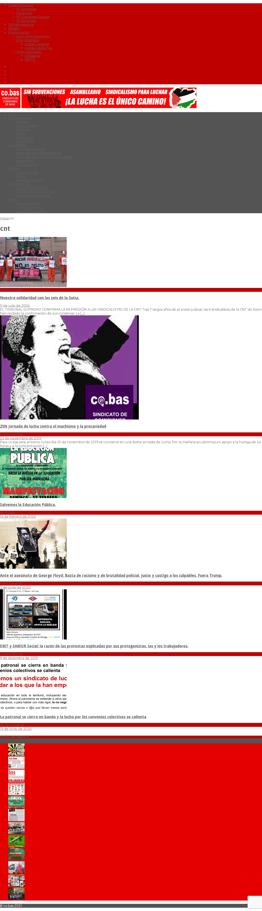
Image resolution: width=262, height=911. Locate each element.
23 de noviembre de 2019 (20, 438)
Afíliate (14, 28)
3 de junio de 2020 (15, 587)
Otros (12, 200)
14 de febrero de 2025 (18, 517)
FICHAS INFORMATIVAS (35, 192)
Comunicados (27, 126)
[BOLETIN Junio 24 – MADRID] (16, 859)
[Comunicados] (33, 286)
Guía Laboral (26, 165)
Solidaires (32, 56)
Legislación (17, 145)
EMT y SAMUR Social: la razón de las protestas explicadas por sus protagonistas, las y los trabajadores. (94, 646)
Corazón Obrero (29, 207)
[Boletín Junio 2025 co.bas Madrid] (16, 768)
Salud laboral (27, 172)
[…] (82, 313)
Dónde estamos (21, 25)
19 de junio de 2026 (16, 729)
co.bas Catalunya (38, 48)
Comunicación (20, 118)
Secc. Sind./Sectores (32, 36)
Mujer (21, 176)
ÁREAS (13, 168)
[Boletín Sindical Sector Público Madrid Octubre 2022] (16, 899)
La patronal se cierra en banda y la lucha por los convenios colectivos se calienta (73, 717)
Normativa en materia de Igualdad (44, 157)
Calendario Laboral (31, 211)
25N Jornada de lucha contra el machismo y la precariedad (53, 426)
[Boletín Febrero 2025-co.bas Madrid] (16, 807)
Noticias (22, 122)
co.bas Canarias (37, 44)
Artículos (23, 130)
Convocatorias (27, 203)
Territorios (24, 137)
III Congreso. (26, 21)
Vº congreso (26, 9)
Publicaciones (19, 184)
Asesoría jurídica (29, 180)
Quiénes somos (20, 5)
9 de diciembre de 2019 (19, 658)
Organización (19, 32)
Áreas (20, 133)
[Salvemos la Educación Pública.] (33, 497)
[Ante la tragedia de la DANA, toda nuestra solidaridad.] (16, 820)
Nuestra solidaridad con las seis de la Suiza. (39, 298)
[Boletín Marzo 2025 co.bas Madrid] (16, 794)
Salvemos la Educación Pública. (28, 505)
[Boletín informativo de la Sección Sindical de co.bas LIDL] (16, 833)
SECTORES (25, 141)
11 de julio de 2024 (15, 306)
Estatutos (24, 13)
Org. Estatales (27, 40)
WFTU (30, 60)
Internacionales (29, 52)
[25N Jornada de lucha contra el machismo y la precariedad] (69, 418)
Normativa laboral (30, 149)
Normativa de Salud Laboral (39, 153)
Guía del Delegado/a (33, 196)
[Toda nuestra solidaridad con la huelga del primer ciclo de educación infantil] (16, 755)
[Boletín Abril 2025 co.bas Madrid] (16, 781)
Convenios (24, 161)
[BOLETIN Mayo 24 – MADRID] (16, 872)
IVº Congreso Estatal (33, 17)
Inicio (12, 114)
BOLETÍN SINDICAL (32, 188)
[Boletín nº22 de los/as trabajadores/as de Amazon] (16, 885)
